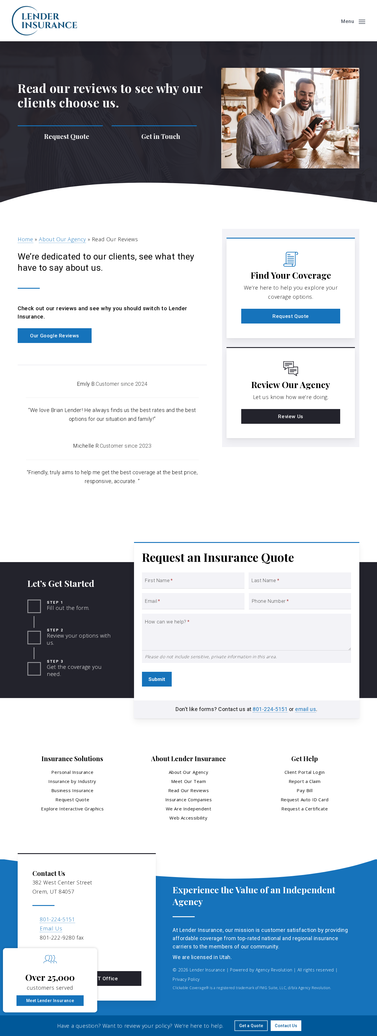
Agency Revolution (274, 970)
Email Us (51, 928)
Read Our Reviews (188, 790)
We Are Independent (188, 809)
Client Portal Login (305, 772)
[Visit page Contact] (154, 136)
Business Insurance (72, 790)
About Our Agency (62, 239)
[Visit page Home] (44, 20)
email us (305, 709)
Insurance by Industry (72, 781)
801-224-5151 (270, 709)
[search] (329, 21)
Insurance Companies (188, 799)
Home (25, 239)
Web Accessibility (188, 818)
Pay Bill (304, 790)
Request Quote (72, 799)
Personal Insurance (72, 772)
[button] (353, 20)
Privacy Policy (186, 979)
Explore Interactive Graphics (72, 809)
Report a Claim (305, 781)
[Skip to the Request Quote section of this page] (60, 136)
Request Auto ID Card (305, 799)
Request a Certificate (304, 809)
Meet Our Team (188, 781)
